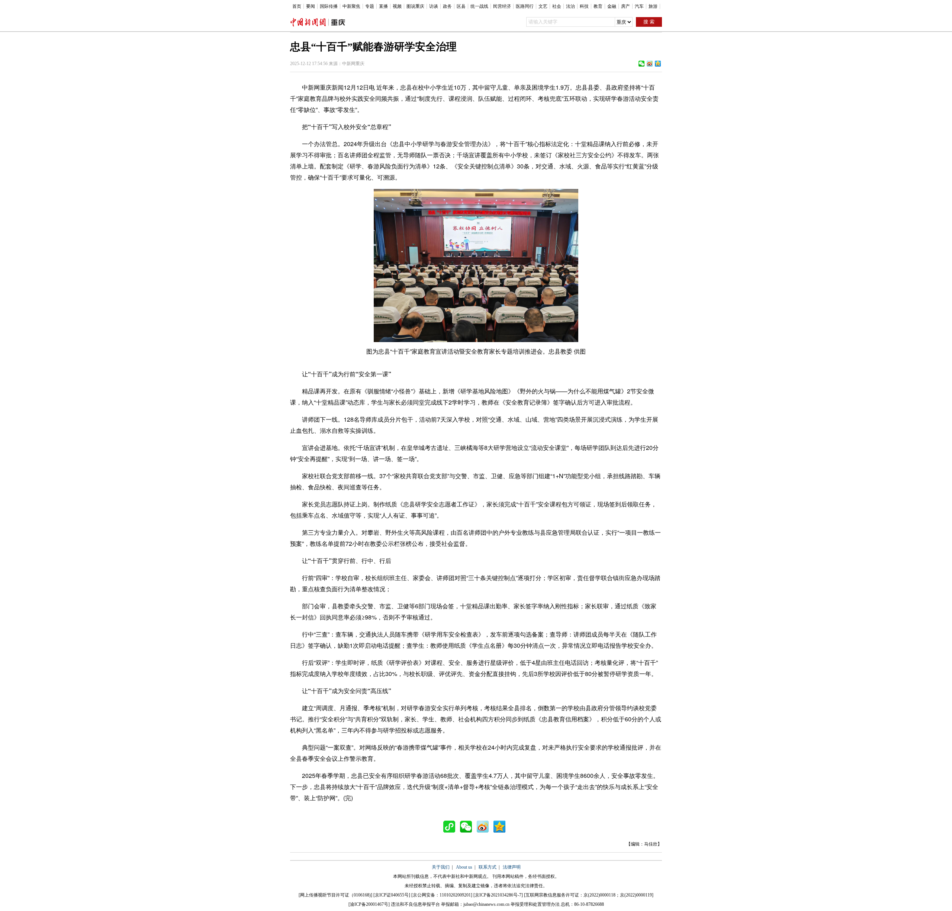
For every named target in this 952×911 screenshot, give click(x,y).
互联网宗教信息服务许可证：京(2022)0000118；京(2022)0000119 (588, 895)
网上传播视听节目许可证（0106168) (335, 895)
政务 (447, 6)
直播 (383, 6)
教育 (598, 6)
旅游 (653, 6)
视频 (397, 6)
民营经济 (502, 6)
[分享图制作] (451, 827)
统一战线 (479, 6)
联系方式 (487, 867)
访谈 (433, 6)
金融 (611, 6)
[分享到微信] (641, 64)
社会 (556, 6)
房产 (625, 6)
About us (464, 867)
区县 (461, 6)
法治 (570, 6)
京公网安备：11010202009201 (442, 895)
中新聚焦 (351, 6)
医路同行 (525, 6)
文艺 (542, 6)
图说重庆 (415, 6)
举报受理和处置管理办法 (535, 904)
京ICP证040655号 (392, 895)
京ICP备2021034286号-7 (498, 895)
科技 (584, 6)
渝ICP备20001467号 (369, 904)
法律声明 (512, 867)
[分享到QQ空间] (658, 64)
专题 (369, 6)
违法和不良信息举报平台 (415, 904)
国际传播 (329, 6)
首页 (296, 6)
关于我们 (441, 867)
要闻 (310, 6)
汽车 (639, 6)
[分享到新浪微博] (650, 64)
